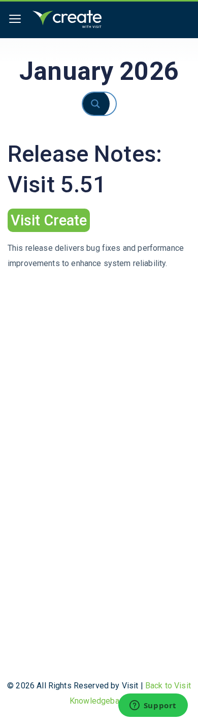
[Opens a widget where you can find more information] (153, 706)
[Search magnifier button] (104, 104)
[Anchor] (97, 219)
